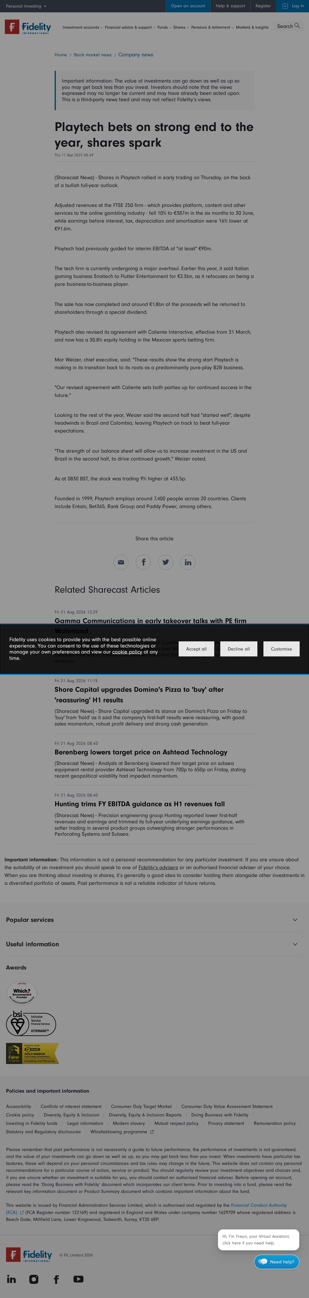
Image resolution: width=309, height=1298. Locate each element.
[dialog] (154, 649)
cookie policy (127, 652)
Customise (281, 649)
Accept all (196, 649)
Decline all (239, 649)
